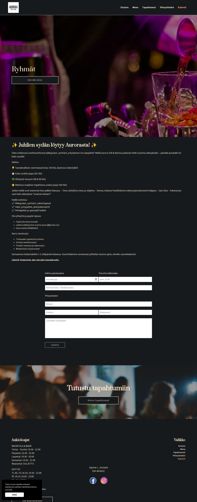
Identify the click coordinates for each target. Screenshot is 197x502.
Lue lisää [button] (8, 489)
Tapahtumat (149, 7)
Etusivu (125, 7)
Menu (135, 7)
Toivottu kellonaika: (108, 273)
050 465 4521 (35, 80)
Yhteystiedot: (51, 296)
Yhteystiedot (167, 7)
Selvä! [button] (14, 494)
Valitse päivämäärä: (54, 273)
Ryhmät (182, 7)
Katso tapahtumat (98, 400)
